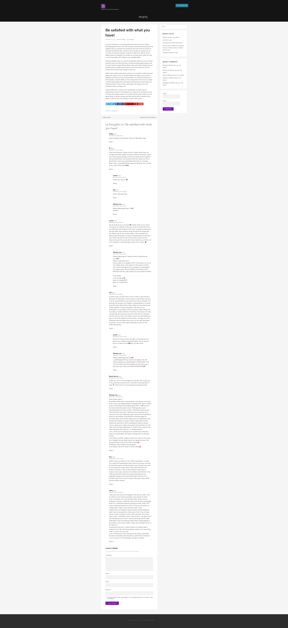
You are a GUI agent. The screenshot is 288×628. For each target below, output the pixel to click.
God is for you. (167, 40)
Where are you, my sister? (171, 37)
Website (108, 590)
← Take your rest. (106, 117)
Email (107, 581)
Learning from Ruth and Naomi (172, 43)
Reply (111, 142)
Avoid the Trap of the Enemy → (148, 117)
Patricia (165, 70)
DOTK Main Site (182, 5)
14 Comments (130, 39)
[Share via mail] (141, 104)
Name (107, 573)
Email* (165, 101)
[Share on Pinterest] (136, 104)
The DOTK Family (121, 39)
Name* (165, 94)
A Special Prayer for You (170, 52)
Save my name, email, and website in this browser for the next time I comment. (130, 598)
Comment (108, 555)
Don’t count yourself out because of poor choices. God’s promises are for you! (173, 48)
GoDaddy (157, 620)
